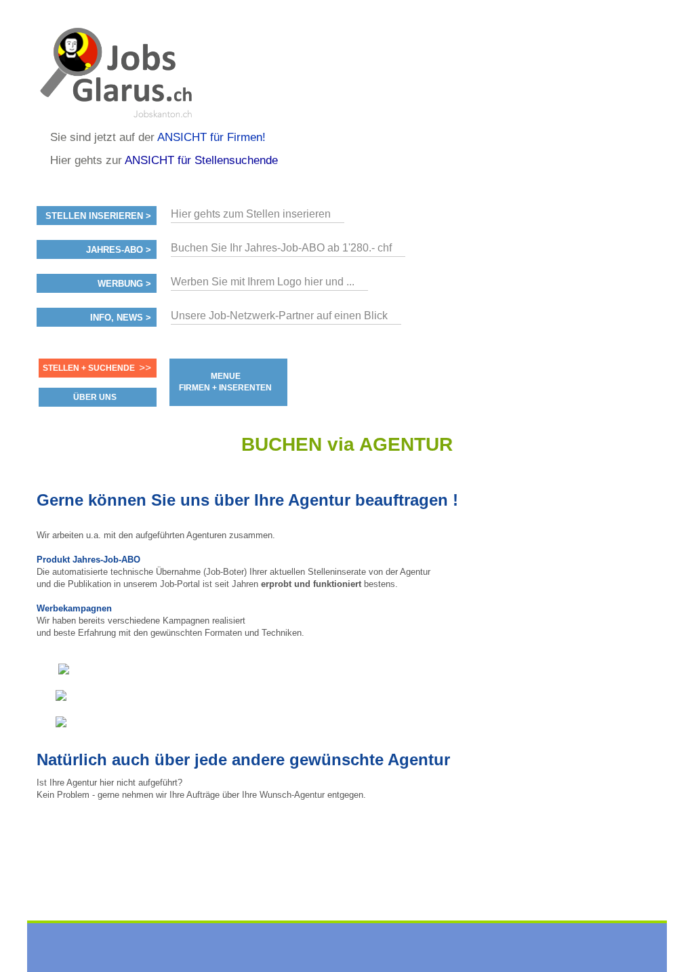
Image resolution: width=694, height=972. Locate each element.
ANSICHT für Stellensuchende (201, 160)
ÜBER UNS (95, 397)
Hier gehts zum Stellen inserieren (251, 214)
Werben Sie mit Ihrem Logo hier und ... (262, 281)
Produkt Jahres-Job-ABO (88, 559)
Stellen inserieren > (98, 216)
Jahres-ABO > (118, 250)
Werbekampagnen (74, 608)
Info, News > (120, 318)
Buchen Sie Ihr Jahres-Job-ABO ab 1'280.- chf (281, 248)
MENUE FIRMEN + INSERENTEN (225, 381)
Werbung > (124, 284)
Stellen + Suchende (89, 368)
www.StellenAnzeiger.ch (118, 70)
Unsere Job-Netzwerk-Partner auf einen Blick (279, 315)
